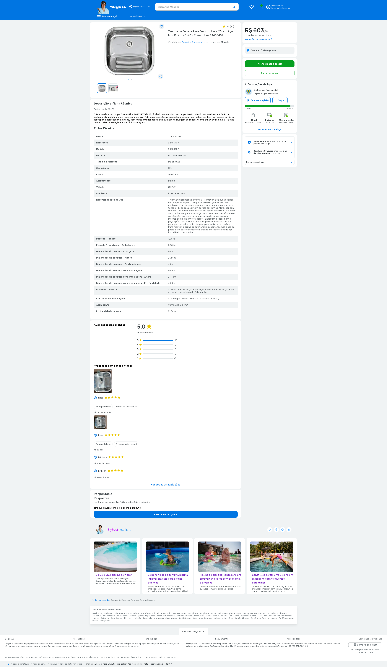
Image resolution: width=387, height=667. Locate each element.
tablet (96, 618)
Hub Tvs (186, 613)
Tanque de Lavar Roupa (71, 664)
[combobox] (197, 7)
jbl (125, 618)
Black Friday (98, 613)
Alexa (274, 618)
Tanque (134, 600)
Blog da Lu (9, 639)
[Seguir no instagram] (282, 529)
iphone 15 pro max (166, 616)
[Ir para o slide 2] (131, 79)
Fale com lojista (260, 100)
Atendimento (137, 16)
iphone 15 (196, 613)
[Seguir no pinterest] (288, 529)
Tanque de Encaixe (120, 600)
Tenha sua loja (150, 639)
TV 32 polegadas (102, 621)
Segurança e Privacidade (370, 639)
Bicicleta (105, 618)
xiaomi (224, 616)
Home (8, 664)
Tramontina (174, 136)
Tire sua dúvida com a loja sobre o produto (117, 508)
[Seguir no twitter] (269, 529)
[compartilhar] (160, 76)
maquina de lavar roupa (165, 618)
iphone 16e (199, 616)
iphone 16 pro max (237, 613)
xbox (274, 613)
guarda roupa (205, 618)
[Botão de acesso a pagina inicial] (111, 7)
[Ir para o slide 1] (128, 79)
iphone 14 (207, 613)
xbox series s (213, 616)
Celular (263, 616)
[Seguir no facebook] (276, 529)
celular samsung (184, 616)
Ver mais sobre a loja (269, 129)
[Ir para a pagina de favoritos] (251, 7)
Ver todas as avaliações (165, 484)
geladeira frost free (223, 618)
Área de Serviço (40, 664)
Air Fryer (223, 613)
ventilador (234, 616)
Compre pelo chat (367, 645)
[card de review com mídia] (103, 381)
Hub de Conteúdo (141, 613)
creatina (97, 616)
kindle (133, 616)
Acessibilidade (293, 639)
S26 (129, 613)
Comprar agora (269, 73)
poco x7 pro (264, 613)
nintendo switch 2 (249, 616)
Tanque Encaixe (147, 600)
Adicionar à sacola (272, 64)
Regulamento (221, 639)
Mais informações (191, 631)
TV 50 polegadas (286, 618)
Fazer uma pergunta (165, 514)
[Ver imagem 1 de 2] (130, 51)
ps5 (215, 613)
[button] (234, 7)
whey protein (109, 616)
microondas (122, 616)
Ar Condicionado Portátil (280, 616)
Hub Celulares (158, 613)
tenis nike (147, 618)
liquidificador (185, 618)
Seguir (282, 100)
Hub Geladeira (173, 613)
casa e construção (22, 664)
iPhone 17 (110, 613)
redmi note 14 (134, 618)
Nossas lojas (79, 639)
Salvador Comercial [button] (192, 42)
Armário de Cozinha (260, 618)
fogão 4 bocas (242, 618)
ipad (195, 618)
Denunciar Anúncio (255, 162)
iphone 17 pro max (146, 616)
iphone (282, 613)
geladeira (252, 613)
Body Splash (116, 618)
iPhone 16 (120, 613)
